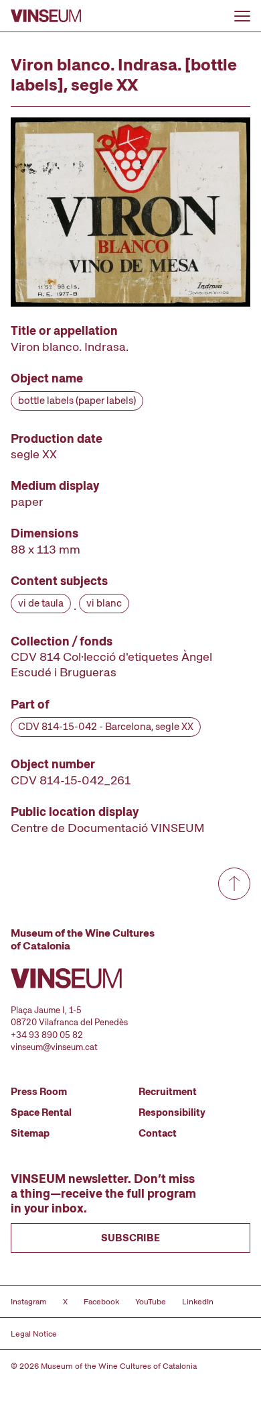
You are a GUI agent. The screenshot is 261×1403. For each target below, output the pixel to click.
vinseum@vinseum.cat (54, 1047)
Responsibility (172, 1112)
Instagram (29, 1301)
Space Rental (41, 1112)
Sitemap (30, 1133)
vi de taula (41, 603)
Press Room (39, 1091)
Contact (158, 1133)
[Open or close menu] (242, 16)
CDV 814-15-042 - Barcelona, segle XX (105, 726)
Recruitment (168, 1091)
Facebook (101, 1301)
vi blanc (104, 603)
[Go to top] (234, 884)
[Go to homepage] (46, 15)
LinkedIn (197, 1301)
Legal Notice (34, 1334)
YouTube (150, 1301)
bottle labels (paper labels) (77, 400)
